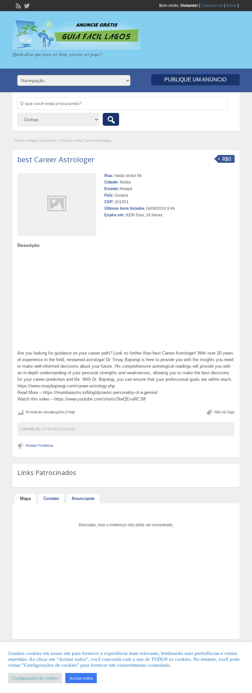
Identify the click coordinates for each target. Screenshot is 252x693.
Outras (66, 140)
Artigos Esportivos (41, 140)
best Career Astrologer (55, 159)
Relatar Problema (39, 445)
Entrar (231, 5)
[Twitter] (26, 5)
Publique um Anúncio (195, 79)
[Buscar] (111, 119)
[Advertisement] (126, 297)
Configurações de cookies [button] (35, 678)
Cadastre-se (212, 5)
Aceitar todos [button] (81, 678)
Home (19, 140)
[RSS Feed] (17, 5)
